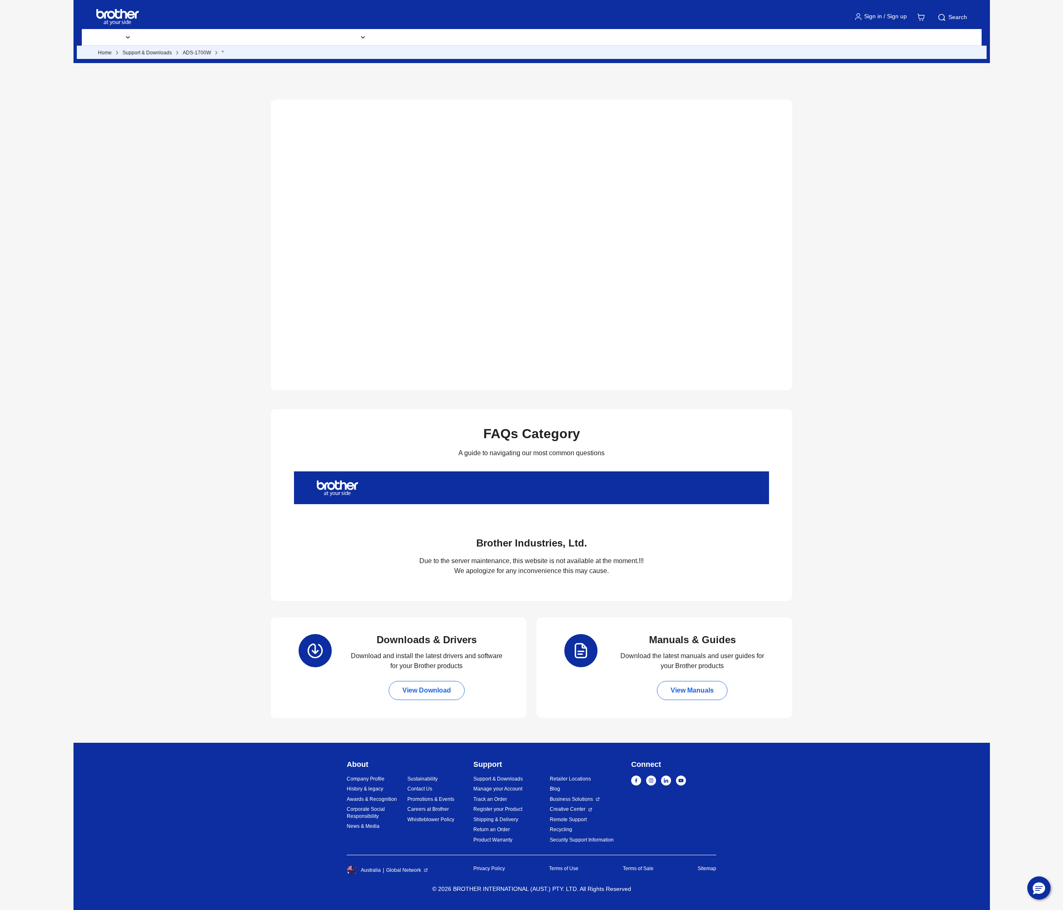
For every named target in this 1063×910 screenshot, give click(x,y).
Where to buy (402, 37)
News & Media (363, 826)
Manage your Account (497, 789)
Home (105, 53)
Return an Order (491, 829)
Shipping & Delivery (495, 819)
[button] (1039, 888)
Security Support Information (582, 840)
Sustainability (422, 779)
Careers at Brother (428, 809)
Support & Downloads (258, 37)
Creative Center (567, 809)
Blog (519, 37)
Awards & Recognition (372, 799)
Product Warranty (492, 840)
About (552, 37)
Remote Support (568, 819)
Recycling (561, 829)
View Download (426, 690)
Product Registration (466, 37)
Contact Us (419, 789)
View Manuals (692, 690)
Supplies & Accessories (179, 37)
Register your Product (497, 809)
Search (957, 17)
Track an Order (490, 799)
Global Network (403, 870)
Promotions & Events (430, 799)
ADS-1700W (197, 53)
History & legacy (365, 789)
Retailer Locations (570, 779)
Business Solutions (571, 799)
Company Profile (366, 779)
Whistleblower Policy (430, 819)
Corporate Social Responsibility (366, 812)
